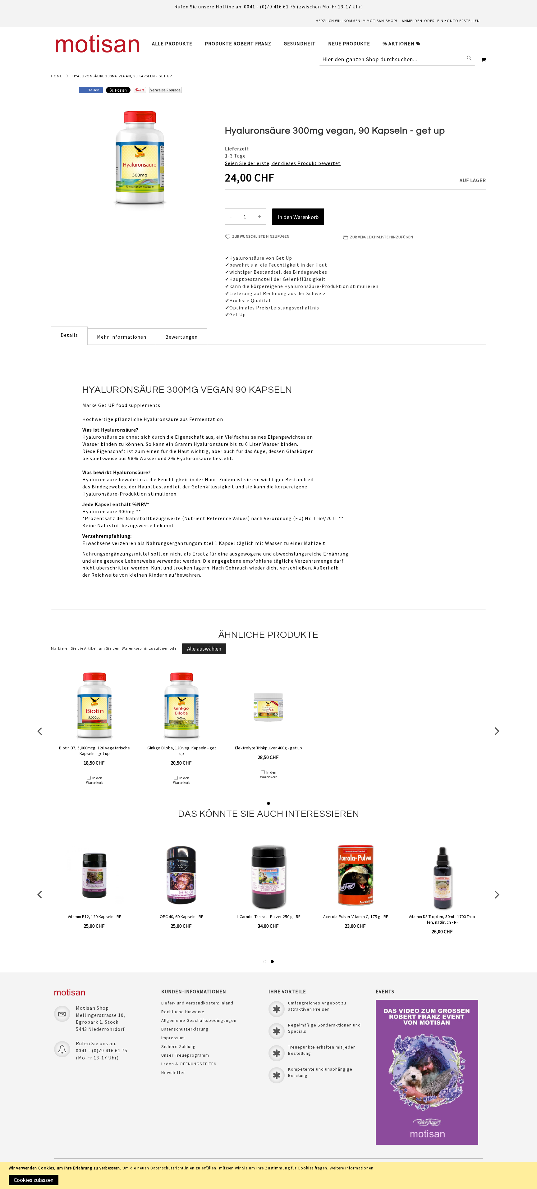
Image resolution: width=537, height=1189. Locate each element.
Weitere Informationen (352, 1168)
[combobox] (397, 59)
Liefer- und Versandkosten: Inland (197, 1003)
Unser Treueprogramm (185, 1055)
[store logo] (97, 43)
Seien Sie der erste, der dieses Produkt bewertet (283, 163)
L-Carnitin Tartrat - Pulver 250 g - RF (269, 916)
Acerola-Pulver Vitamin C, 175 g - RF (355, 916)
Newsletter (173, 1072)
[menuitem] (175, 43)
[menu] (289, 43)
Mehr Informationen (121, 337)
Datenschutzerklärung (185, 1029)
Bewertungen (181, 337)
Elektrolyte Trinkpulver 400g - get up (268, 748)
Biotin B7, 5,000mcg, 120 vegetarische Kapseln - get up (94, 750)
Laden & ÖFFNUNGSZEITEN (189, 1064)
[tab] (289, 43)
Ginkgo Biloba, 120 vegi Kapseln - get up (181, 750)
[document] (269, 1175)
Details (69, 335)
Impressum (173, 1037)
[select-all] (204, 648)
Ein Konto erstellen (458, 20)
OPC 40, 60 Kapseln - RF (181, 916)
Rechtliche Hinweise (182, 1011)
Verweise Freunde (165, 90)
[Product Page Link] (94, 707)
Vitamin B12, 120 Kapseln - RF (94, 916)
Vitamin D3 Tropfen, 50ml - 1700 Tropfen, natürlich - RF (442, 919)
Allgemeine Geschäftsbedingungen (198, 1020)
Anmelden (412, 20)
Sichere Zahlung (178, 1046)
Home (56, 76)
